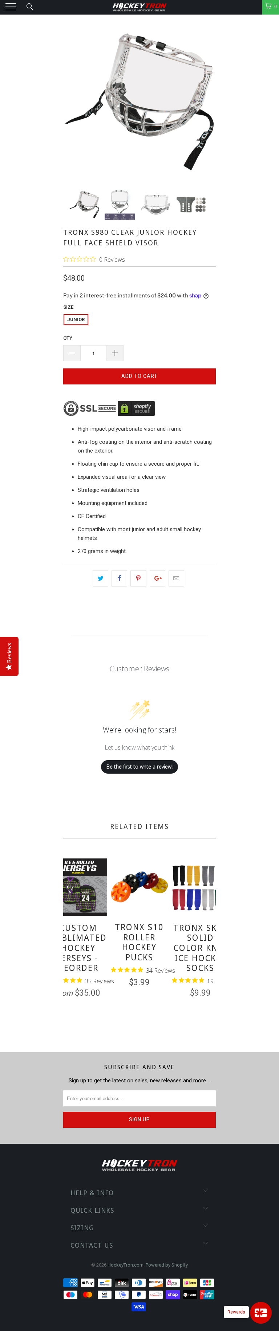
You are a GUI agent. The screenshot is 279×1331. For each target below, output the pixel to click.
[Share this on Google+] (157, 578)
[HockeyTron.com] (139, 7)
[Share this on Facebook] (119, 578)
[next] (209, 944)
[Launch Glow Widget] (261, 1313)
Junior (76, 319)
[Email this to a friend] (176, 578)
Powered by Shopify (167, 1265)
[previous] (70, 944)
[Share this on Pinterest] (138, 578)
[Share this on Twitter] (100, 578)
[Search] (29, 6)
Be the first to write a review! (139, 766)
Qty (67, 338)
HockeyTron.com (125, 1265)
